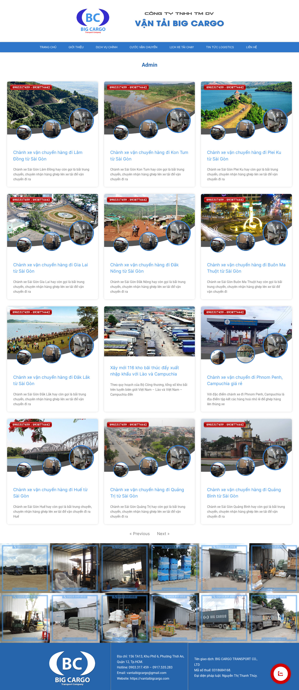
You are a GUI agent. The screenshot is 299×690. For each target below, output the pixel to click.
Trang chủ (48, 47)
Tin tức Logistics (220, 47)
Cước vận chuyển (143, 47)
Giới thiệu (76, 47)
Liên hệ (251, 47)
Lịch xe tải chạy (182, 47)
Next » (163, 533)
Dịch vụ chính (106, 47)
